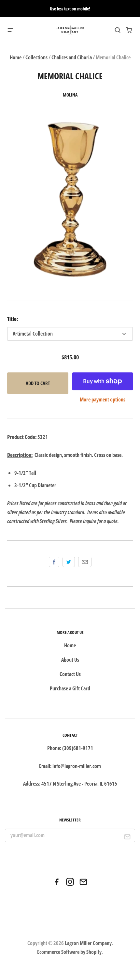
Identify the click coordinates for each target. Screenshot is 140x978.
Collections (36, 57)
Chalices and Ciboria (71, 57)
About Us (70, 659)
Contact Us (70, 674)
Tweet (69, 562)
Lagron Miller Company (88, 943)
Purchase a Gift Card (70, 688)
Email (84, 562)
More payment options (102, 399)
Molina (70, 95)
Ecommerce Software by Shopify (69, 951)
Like (54, 562)
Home (15, 57)
